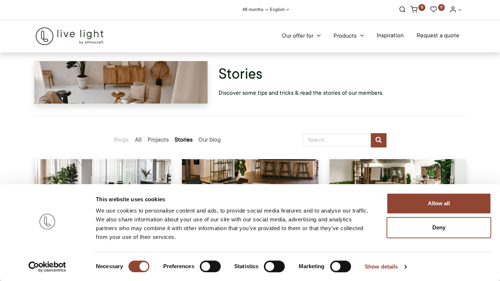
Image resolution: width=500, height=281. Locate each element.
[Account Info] (455, 10)
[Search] (402, 10)
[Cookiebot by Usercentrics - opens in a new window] (47, 266)
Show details (381, 266)
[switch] (210, 266)
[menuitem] (390, 36)
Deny (438, 227)
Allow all (439, 203)
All (138, 139)
